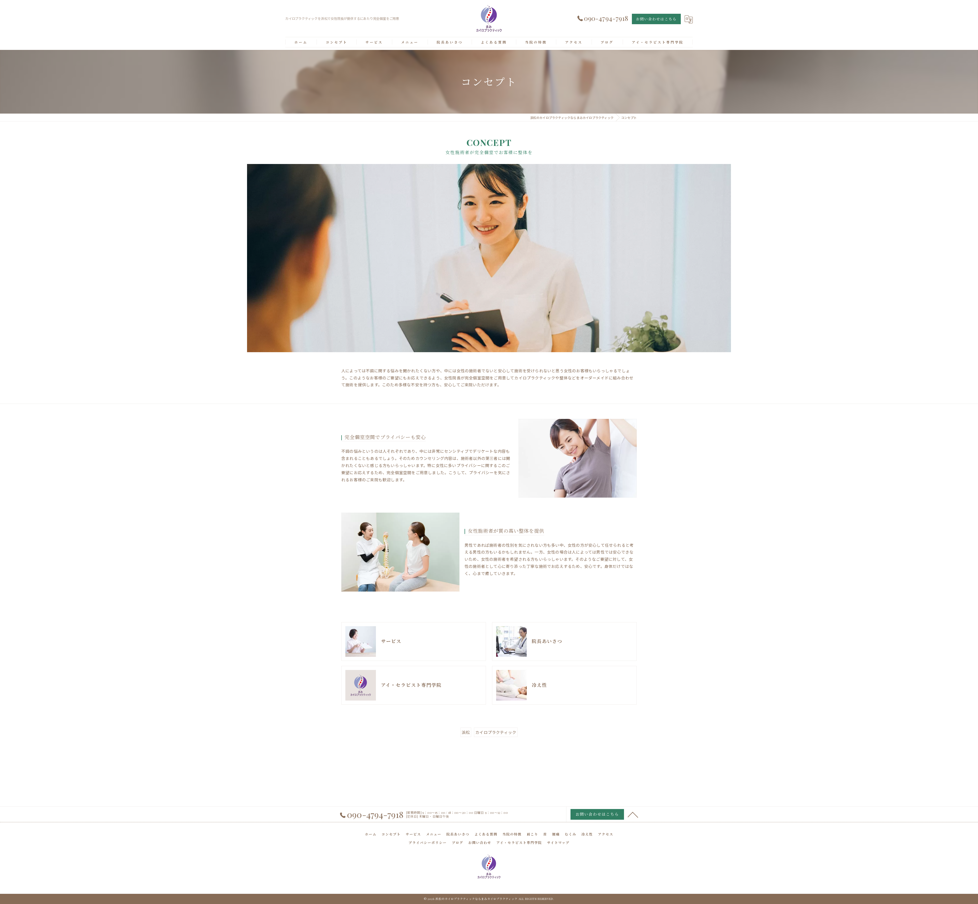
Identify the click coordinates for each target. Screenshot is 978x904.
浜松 (466, 732)
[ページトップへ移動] (633, 814)
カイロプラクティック (495, 732)
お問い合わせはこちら (656, 19)
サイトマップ (558, 842)
